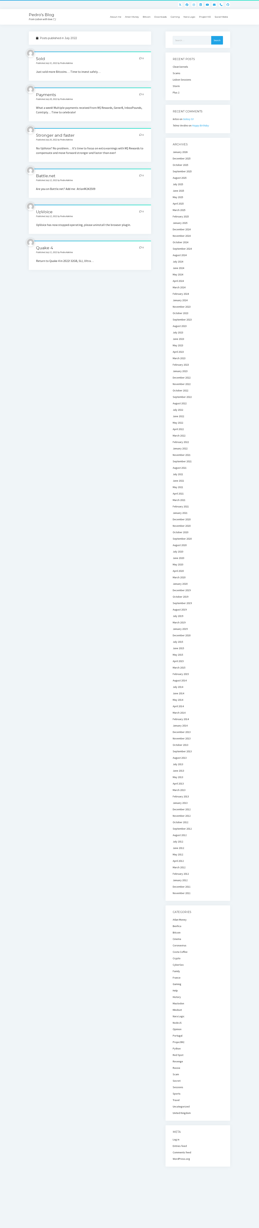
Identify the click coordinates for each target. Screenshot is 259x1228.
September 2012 (182, 828)
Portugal (177, 1035)
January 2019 (180, 629)
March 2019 (179, 622)
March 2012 (179, 867)
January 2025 (180, 223)
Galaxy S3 (188, 119)
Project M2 (205, 16)
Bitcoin (147, 16)
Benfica (177, 926)
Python (177, 1048)
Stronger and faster (55, 135)
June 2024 (178, 268)
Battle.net (45, 175)
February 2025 (181, 216)
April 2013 (178, 783)
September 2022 (182, 397)
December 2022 (182, 377)
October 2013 (180, 745)
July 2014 (178, 687)
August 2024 (180, 255)
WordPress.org (181, 1159)
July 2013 (178, 764)
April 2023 (178, 351)
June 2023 (178, 339)
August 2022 (180, 403)
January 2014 (180, 725)
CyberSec (178, 964)
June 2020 (178, 558)
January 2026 (180, 152)
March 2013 (179, 790)
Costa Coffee (180, 952)
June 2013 (178, 770)
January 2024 (180, 300)
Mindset (177, 1010)
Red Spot (178, 1055)
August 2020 (180, 545)
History (177, 997)
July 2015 (178, 641)
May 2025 (178, 197)
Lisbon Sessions (182, 79)
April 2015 (178, 661)
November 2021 (182, 455)
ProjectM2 (178, 1042)
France (177, 977)
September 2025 (182, 171)
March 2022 (179, 435)
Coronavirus (179, 945)
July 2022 (178, 409)
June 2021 (178, 480)
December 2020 (182, 519)
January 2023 (180, 371)
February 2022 (181, 442)
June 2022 (178, 416)
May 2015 (178, 654)
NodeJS (177, 1022)
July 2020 (178, 551)
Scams (176, 73)
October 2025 (180, 165)
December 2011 (182, 886)
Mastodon (178, 1003)
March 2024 (179, 287)
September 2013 (182, 751)
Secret (177, 1080)
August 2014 (180, 680)
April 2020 (178, 571)
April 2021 (178, 493)
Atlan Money (132, 16)
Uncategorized (181, 1106)
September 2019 (182, 603)
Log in (176, 1139)
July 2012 (178, 841)
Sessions (178, 1087)
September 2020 (182, 538)
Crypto (177, 958)
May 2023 (178, 345)
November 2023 (182, 306)
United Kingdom (182, 1113)
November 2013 (182, 738)
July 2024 (178, 261)
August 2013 (180, 757)
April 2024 (178, 281)
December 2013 (182, 732)
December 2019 (182, 590)
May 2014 (178, 699)
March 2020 (179, 577)
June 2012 (178, 848)
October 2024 (180, 242)
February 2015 (181, 674)
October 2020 (180, 532)
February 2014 (181, 719)
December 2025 (182, 158)
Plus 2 (176, 92)
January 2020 (180, 583)
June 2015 (178, 648)
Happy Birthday (200, 125)
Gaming (175, 16)
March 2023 (179, 358)
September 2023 (182, 319)
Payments (46, 94)
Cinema (177, 939)
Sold (40, 58)
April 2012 (178, 861)
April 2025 (178, 203)
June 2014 (178, 693)
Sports (177, 1093)
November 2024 (182, 235)
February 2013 (181, 796)
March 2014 (179, 712)
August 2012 (180, 835)
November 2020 (182, 525)
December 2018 (182, 635)
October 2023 (180, 313)
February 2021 (181, 506)
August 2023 (180, 326)
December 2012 (182, 809)
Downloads (160, 16)
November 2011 (182, 893)
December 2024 (182, 229)
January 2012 (180, 880)
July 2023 (178, 332)
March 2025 (179, 210)
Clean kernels (180, 66)
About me (115, 16)
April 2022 (178, 429)
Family (176, 971)
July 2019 (178, 616)
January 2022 (180, 448)
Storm (176, 86)
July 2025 (178, 184)
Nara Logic (189, 16)
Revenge (178, 1061)
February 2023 (181, 364)
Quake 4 (44, 247)
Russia (176, 1068)
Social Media (221, 16)
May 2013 (178, 777)
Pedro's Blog (41, 14)
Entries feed (180, 1146)
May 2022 (178, 422)
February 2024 (181, 293)
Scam (176, 1074)
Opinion (177, 1029)
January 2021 (180, 513)
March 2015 (179, 667)
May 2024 (178, 274)
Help (175, 990)
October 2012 (180, 822)
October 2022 (180, 390)
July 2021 (178, 474)
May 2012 (178, 854)
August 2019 (180, 609)
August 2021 (180, 467)
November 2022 (182, 384)
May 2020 (178, 564)
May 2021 (178, 487)
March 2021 (179, 500)
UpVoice (44, 211)
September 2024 (182, 248)
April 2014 (178, 706)
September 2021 (182, 461)
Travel (176, 1100)
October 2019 (180, 596)
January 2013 (180, 803)
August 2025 (180, 177)
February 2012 (181, 873)
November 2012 (182, 815)
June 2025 (178, 190)
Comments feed (182, 1152)
